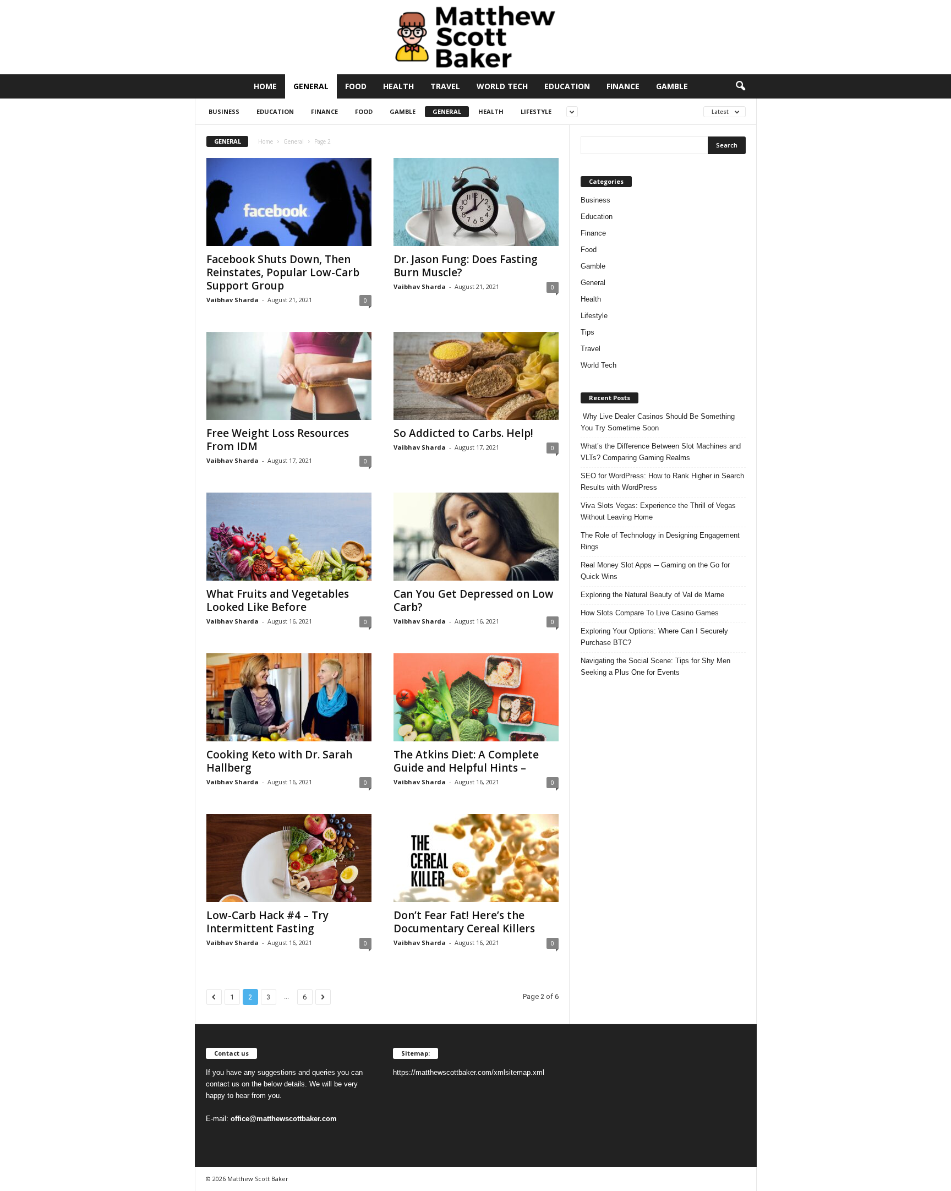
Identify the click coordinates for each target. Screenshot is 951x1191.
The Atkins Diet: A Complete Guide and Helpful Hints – (466, 761)
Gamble (672, 86)
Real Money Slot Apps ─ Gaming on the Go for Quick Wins (655, 571)
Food (356, 86)
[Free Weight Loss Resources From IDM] (288, 376)
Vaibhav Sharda (232, 300)
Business (224, 111)
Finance (623, 86)
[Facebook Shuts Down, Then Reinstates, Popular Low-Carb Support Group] (288, 202)
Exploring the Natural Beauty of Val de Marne (652, 595)
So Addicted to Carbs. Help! (463, 433)
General (311, 86)
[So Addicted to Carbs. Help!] (476, 376)
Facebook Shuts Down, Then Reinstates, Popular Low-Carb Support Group (282, 272)
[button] (740, 86)
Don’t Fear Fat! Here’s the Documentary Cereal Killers (464, 922)
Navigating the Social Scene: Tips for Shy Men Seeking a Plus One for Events (655, 666)
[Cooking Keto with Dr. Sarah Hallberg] (288, 697)
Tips (587, 332)
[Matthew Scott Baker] (475, 37)
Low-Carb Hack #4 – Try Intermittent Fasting (267, 922)
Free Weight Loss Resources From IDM (277, 440)
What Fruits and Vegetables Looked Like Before (277, 600)
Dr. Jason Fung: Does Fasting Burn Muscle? (465, 266)
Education (567, 86)
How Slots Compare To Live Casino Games (650, 613)
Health (398, 86)
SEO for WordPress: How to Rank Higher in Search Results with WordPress (662, 481)
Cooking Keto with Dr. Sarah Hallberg (279, 761)
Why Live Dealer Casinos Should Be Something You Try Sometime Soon (658, 422)
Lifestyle (536, 111)
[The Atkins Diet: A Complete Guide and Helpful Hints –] (476, 697)
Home (265, 86)
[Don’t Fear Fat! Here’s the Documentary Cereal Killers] (476, 858)
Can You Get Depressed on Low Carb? (473, 600)
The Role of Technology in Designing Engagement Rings (660, 541)
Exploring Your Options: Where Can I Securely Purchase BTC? (654, 637)
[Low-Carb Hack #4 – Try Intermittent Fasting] (288, 858)
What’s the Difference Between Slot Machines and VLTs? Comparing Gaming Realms (661, 452)
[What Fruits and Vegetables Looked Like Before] (288, 537)
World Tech (502, 86)
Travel (445, 86)
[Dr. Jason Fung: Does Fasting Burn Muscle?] (476, 202)
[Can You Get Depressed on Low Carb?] (476, 537)
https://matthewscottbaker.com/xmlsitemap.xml (468, 1072)
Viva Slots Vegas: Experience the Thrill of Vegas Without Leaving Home (658, 511)
